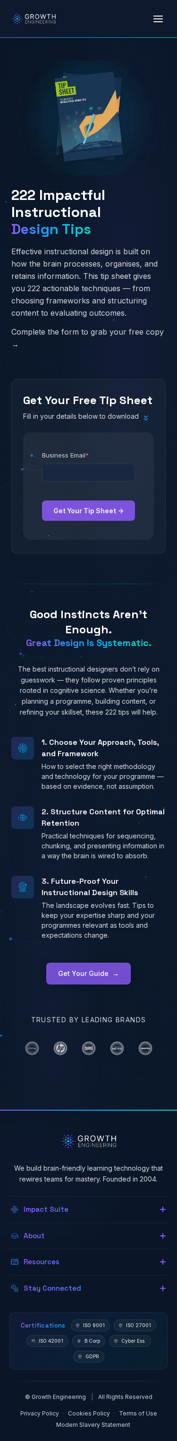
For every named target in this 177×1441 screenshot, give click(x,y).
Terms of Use (138, 1413)
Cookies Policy (89, 1413)
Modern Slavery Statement (93, 1424)
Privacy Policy (39, 1413)
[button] (88, 1210)
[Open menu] (158, 19)
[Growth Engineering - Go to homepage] (33, 18)
